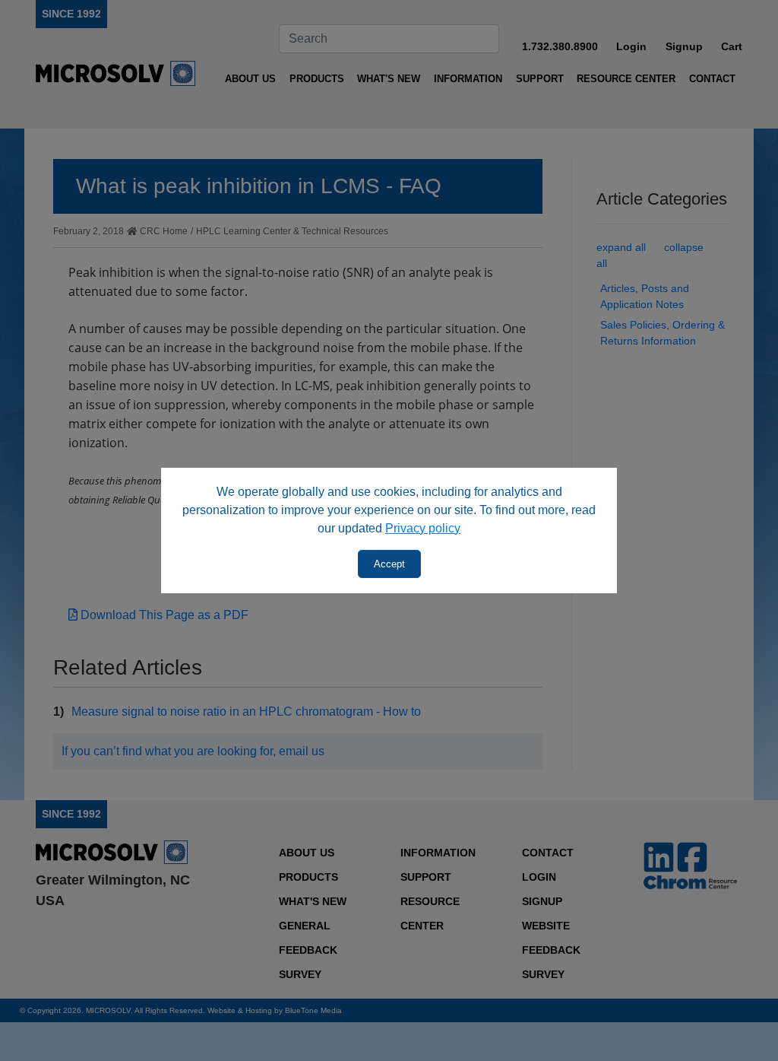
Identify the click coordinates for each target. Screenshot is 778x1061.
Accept (389, 564)
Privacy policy (422, 528)
